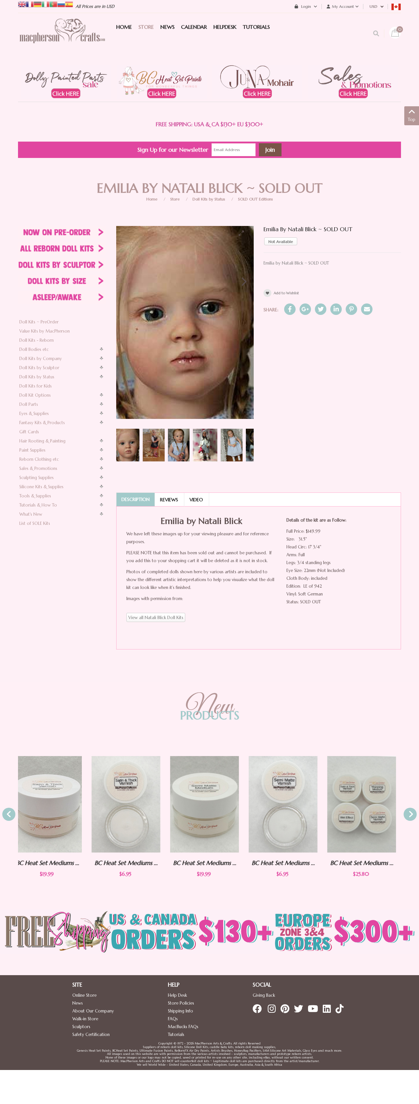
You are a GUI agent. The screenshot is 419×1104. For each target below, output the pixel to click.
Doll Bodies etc (34, 349)
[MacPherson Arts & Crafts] (62, 37)
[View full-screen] (243, 233)
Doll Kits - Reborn (36, 340)
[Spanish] (69, 4)
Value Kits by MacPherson (44, 331)
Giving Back (264, 995)
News (77, 1003)
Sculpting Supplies (36, 477)
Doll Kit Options (35, 395)
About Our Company (93, 1011)
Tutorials (176, 1034)
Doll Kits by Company (40, 358)
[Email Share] (367, 309)
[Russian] (61, 4)
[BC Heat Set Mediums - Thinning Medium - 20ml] (366, 804)
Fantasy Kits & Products (42, 422)
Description (135, 499)
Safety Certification (91, 1034)
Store (175, 199)
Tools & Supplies (35, 496)
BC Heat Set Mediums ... (52, 863)
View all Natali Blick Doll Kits (155, 617)
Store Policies (181, 1003)
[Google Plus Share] (305, 309)
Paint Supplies (32, 450)
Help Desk (177, 995)
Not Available (280, 241)
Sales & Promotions (38, 468)
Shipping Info (180, 1011)
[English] (22, 4)
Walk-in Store (85, 1019)
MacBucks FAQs (183, 1026)
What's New (30, 514)
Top (411, 119)
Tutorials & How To (38, 505)
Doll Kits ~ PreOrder (39, 322)
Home (151, 199)
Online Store (84, 995)
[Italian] (45, 4)
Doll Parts (28, 404)
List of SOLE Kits (34, 523)
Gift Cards (29, 432)
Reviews (169, 500)
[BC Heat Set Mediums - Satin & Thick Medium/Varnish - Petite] (52, 804)
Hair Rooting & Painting (42, 441)
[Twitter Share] (320, 309)
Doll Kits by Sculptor (39, 368)
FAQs (173, 1019)
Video (196, 500)
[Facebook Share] (290, 309)
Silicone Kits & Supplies (41, 487)
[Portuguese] (53, 4)
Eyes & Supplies (34, 413)
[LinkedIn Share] (336, 309)
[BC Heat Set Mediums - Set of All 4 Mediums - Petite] (288, 804)
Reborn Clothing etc (39, 459)
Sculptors (81, 1026)
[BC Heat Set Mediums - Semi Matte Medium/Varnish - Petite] (209, 804)
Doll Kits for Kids (35, 386)
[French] (30, 4)
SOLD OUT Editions (255, 199)
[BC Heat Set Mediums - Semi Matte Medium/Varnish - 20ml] (131, 804)
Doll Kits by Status (208, 199)
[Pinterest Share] (351, 309)
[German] (38, 4)
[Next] (243, 281)
